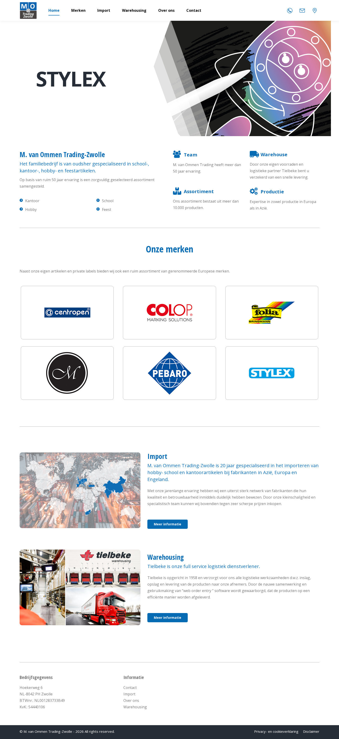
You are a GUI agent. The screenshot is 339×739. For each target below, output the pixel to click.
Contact (130, 687)
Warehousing (135, 706)
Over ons (131, 700)
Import (129, 694)
